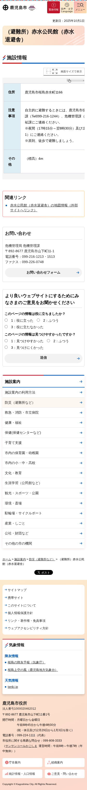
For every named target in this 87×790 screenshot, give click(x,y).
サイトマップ (17, 590)
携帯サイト (15, 598)
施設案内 (12, 382)
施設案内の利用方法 (20, 392)
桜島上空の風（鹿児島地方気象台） (33, 670)
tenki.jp (13, 687)
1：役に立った (22, 320)
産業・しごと (15, 523)
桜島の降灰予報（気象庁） (26, 662)
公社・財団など (17, 533)
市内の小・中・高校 (20, 463)
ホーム (6, 559)
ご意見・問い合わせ (64, 773)
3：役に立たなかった (27, 327)
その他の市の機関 (18, 543)
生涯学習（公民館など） (23, 483)
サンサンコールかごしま (21, 746)
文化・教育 (13, 473)
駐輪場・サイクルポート (23, 513)
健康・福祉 (13, 423)
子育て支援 (13, 443)
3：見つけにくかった (27, 347)
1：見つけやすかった (27, 341)
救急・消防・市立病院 (22, 412)
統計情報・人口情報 (22, 773)
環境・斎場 (13, 503)
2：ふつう (51, 320)
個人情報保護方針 (20, 613)
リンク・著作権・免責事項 (26, 621)
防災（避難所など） (20, 402)
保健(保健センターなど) (23, 432)
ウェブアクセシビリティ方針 (28, 628)
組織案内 (57, 762)
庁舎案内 (15, 762)
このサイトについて (22, 605)
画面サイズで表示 (71, 71)
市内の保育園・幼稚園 (22, 453)
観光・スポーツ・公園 (22, 493)
